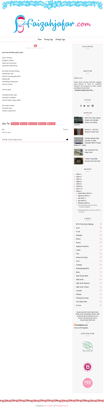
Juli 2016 (81, 198)
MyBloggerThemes (62, 406)
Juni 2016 (81, 201)
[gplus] (88, 106)
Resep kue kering (81, 257)
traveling (79, 265)
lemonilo (79, 291)
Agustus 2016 (83, 196)
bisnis (78, 272)
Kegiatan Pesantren (82, 246)
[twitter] (84, 106)
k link (78, 232)
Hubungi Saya (60, 39)
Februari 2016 (83, 203)
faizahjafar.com (82, 325)
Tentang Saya (48, 39)
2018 (78, 186)
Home (40, 39)
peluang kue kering (82, 298)
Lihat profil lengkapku (81, 328)
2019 (78, 184)
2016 (78, 191)
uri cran (78, 305)
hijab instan (79, 279)
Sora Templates (48, 406)
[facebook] (80, 106)
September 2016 (84, 193)
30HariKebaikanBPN (82, 268)
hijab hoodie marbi (82, 276)
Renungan (79, 235)
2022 (78, 177)
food (77, 261)
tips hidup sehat (81, 302)
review (78, 243)
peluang (78, 294)
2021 (78, 179)
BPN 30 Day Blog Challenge (85, 224)
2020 (78, 181)
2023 (78, 174)
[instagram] (93, 106)
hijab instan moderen (83, 283)
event (78, 228)
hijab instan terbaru (82, 287)
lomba (78, 250)
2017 (78, 189)
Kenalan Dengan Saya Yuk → (84, 90)
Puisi (77, 254)
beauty (78, 239)
